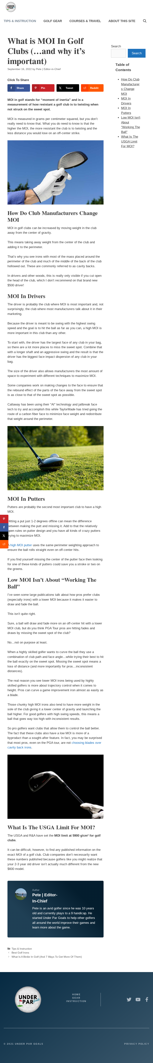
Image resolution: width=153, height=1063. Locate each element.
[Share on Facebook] (4, 527)
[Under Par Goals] (12, 7)
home (76, 994)
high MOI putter (21, 545)
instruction (76, 1001)
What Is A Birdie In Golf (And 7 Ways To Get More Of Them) (47, 956)
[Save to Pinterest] (4, 519)
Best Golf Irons (20, 952)
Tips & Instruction (20, 21)
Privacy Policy (136, 1044)
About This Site (121, 21)
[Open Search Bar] (145, 21)
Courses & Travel (85, 21)
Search (116, 46)
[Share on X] (4, 536)
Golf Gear (52, 21)
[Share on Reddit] (4, 544)
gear (76, 998)
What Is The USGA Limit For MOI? (129, 141)
